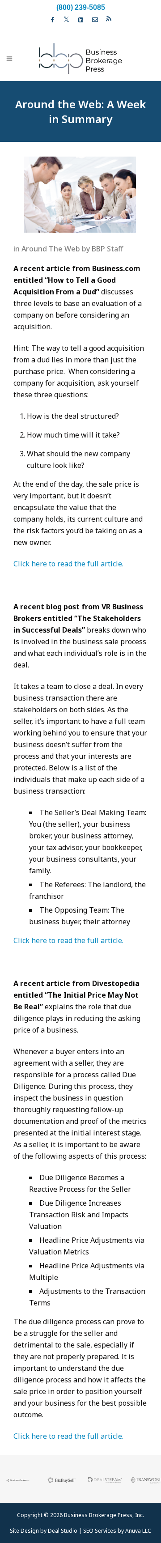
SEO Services (99, 1530)
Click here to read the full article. (68, 564)
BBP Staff (107, 249)
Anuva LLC (138, 1530)
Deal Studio (62, 1530)
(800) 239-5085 (80, 7)
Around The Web (50, 249)
